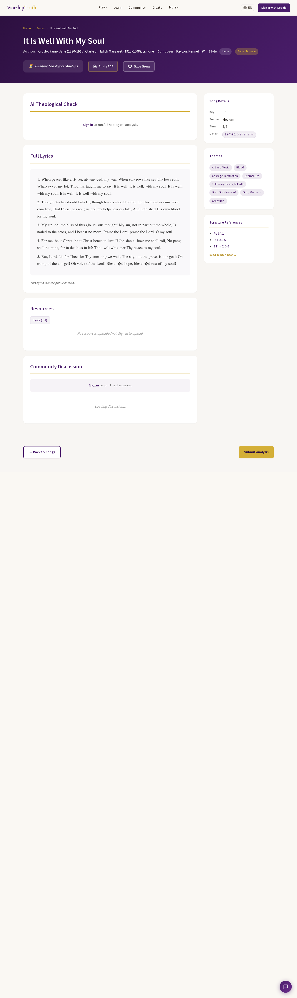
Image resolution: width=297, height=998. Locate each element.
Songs (41, 28)
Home (27, 28)
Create (157, 7)
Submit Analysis (256, 452)
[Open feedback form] (286, 987)
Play (103, 7)
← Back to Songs (42, 452)
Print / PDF (106, 66)
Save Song (142, 66)
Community (136, 7)
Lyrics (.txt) (40, 320)
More (173, 7)
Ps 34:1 (219, 233)
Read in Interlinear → (222, 255)
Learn (118, 7)
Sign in (88, 124)
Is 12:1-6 (220, 239)
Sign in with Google (274, 7)
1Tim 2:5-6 (221, 246)
